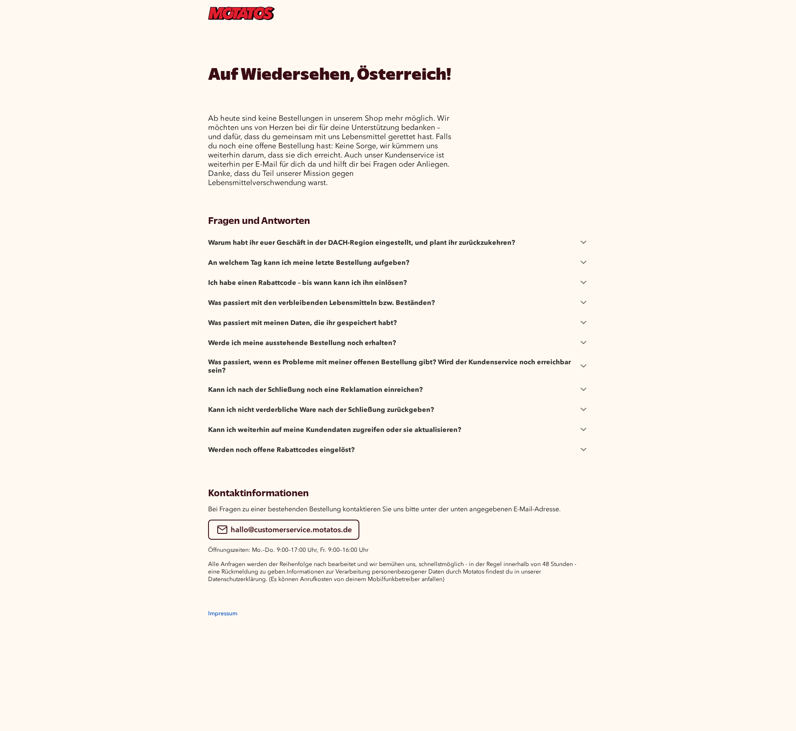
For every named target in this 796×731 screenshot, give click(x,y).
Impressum (222, 613)
